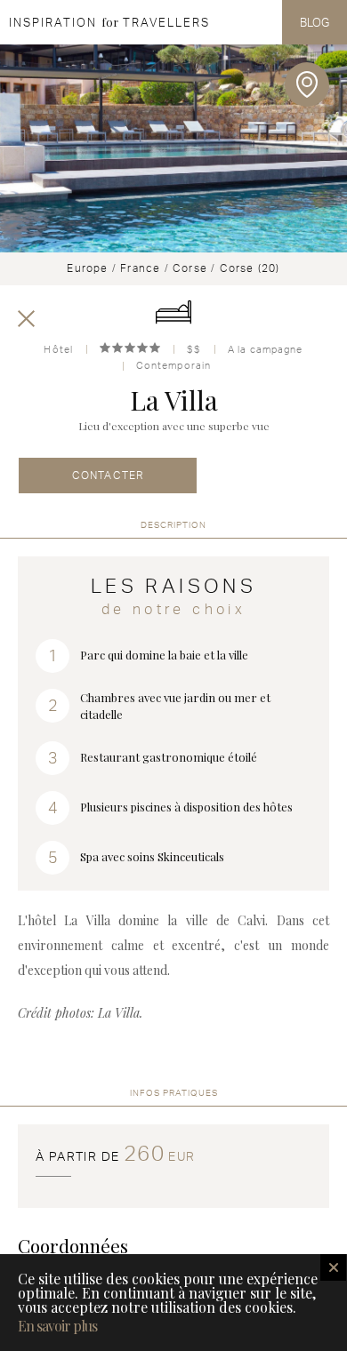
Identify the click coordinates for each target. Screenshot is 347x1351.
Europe (87, 268)
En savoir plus (57, 1326)
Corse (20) (250, 268)
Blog (314, 22)
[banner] (105, 22)
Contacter (108, 475)
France (140, 268)
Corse (190, 268)
